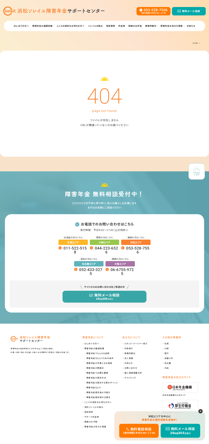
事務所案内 (150, 25)
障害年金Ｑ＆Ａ (93, 387)
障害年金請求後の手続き (98, 392)
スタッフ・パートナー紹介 (136, 343)
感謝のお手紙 (135, 25)
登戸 (166, 353)
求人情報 (128, 358)
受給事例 (110, 25)
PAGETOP (196, 174)
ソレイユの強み (95, 25)
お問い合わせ (130, 367)
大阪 (166, 367)
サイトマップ (130, 377)
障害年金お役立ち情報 (172, 25)
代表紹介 (128, 348)
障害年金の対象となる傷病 (99, 363)
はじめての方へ (21, 25)
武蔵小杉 (168, 358)
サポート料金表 (91, 416)
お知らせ (191, 25)
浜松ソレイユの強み (93, 407)
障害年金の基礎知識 (170, 34)
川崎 (166, 348)
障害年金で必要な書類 (36, 34)
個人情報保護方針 (133, 372)
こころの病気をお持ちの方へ (71, 25)
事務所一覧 (143, 34)
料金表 (121, 25)
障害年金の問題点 (95, 367)
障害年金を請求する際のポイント (102, 382)
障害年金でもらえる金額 (98, 353)
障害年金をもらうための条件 (100, 358)
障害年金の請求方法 (96, 377)
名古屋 (167, 363)
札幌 (166, 343)
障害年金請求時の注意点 (98, 397)
